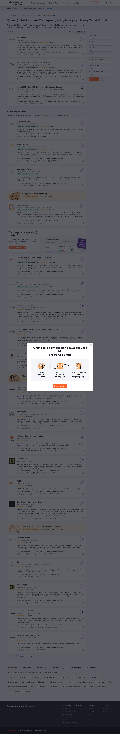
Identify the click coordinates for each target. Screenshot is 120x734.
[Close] (91, 345)
